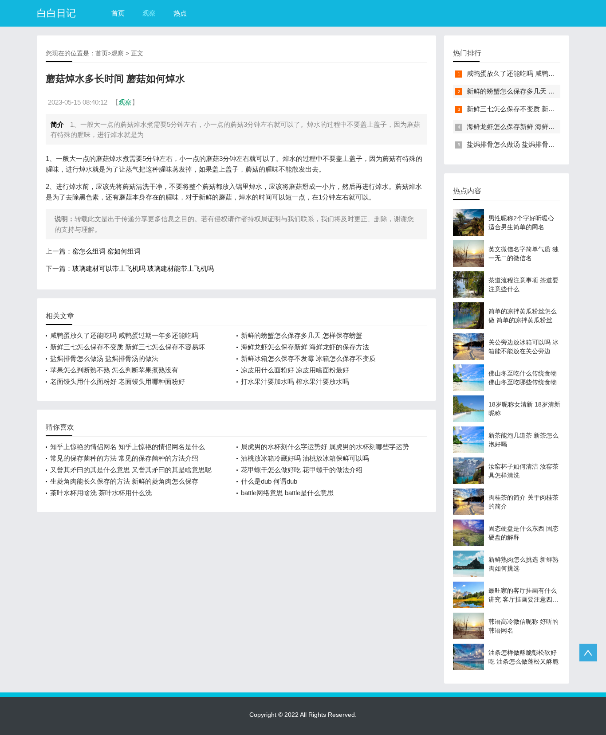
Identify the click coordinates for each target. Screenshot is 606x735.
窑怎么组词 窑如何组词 (106, 251)
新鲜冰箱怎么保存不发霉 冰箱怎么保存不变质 (308, 358)
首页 (118, 13)
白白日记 (56, 13)
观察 (149, 13)
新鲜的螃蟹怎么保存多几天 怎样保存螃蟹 (301, 335)
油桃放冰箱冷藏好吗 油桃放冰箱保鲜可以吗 (305, 458)
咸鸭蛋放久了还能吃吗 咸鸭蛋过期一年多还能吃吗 (124, 335)
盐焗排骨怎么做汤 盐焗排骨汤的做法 (104, 358)
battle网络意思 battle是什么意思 (287, 493)
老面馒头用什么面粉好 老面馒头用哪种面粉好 (117, 381)
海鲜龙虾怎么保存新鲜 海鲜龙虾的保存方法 (305, 347)
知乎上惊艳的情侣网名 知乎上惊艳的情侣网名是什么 (127, 446)
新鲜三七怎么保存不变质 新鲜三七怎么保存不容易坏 (127, 347)
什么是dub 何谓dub (269, 481)
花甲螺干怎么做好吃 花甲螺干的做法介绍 (301, 469)
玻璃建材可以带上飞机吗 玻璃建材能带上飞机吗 (143, 268)
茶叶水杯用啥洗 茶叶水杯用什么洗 (101, 493)
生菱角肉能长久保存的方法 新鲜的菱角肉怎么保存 (124, 481)
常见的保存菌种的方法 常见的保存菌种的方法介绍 (124, 458)
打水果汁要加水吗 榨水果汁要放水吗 (295, 381)
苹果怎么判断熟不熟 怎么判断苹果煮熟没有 (114, 370)
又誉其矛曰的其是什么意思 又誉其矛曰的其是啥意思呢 (131, 469)
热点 (180, 13)
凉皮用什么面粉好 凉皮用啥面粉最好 (295, 370)
